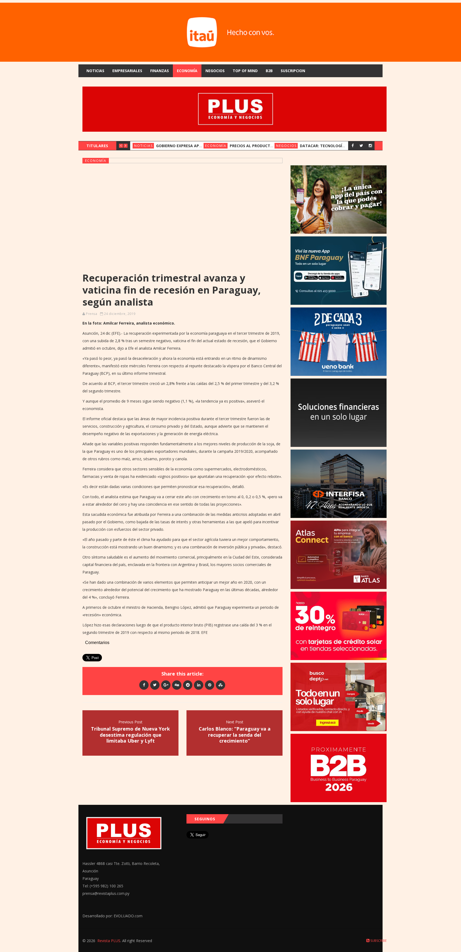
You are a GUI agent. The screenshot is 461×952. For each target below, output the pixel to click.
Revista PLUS (108, 940)
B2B (269, 70)
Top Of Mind (245, 70)
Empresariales (127, 70)
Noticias (95, 70)
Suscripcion (293, 70)
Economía (187, 70)
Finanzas (159, 70)
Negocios (215, 70)
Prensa (91, 313)
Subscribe (378, 940)
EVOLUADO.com (128, 915)
